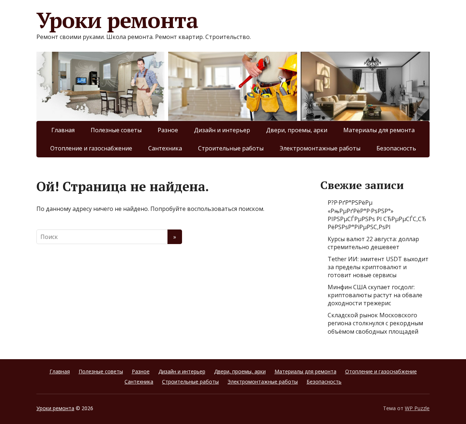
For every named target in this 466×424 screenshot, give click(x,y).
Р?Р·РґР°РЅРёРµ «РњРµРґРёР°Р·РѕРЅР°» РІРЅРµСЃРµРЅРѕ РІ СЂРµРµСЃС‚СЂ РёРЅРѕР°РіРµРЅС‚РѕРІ (377, 215)
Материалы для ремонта (379, 130)
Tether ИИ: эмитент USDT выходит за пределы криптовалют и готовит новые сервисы (378, 267)
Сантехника (165, 148)
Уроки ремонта (117, 20)
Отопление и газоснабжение (91, 148)
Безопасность (396, 148)
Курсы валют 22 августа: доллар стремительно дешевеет (373, 243)
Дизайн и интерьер (222, 130)
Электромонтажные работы (320, 148)
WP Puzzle (417, 408)
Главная (63, 130)
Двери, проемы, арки (296, 130)
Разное (168, 130)
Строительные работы (231, 148)
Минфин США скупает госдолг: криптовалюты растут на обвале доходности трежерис (375, 295)
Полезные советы (116, 130)
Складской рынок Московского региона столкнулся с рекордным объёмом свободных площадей (375, 323)
